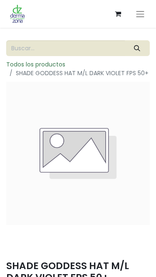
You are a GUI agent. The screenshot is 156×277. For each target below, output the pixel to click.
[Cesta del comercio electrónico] (117, 13)
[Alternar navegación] (140, 14)
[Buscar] (137, 48)
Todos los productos (35, 64)
